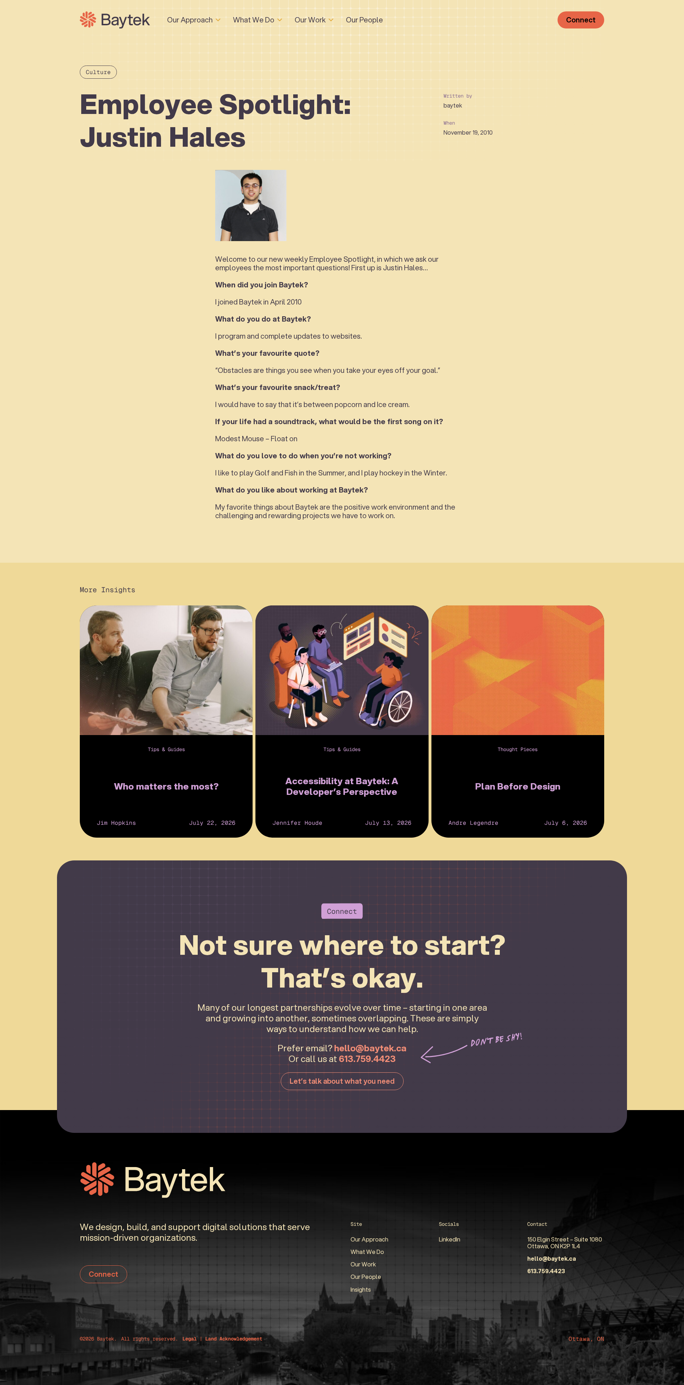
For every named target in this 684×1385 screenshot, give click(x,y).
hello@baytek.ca (370, 1047)
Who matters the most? (166, 786)
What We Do (253, 20)
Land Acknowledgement (233, 1338)
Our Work (310, 20)
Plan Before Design (517, 786)
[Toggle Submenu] (218, 20)
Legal (189, 1338)
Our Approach (190, 20)
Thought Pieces (518, 749)
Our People (364, 20)
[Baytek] (115, 19)
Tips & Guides (166, 749)
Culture (98, 72)
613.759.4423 (367, 1058)
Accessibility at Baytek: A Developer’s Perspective (341, 786)
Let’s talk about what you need (342, 1081)
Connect (581, 20)
